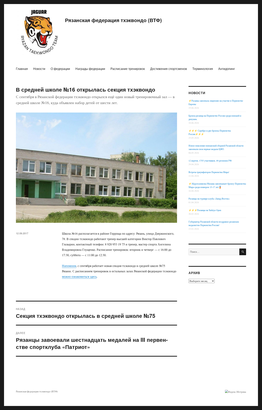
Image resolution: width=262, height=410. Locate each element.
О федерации (60, 68)
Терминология (202, 68)
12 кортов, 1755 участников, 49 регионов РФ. (210, 160)
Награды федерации (90, 68)
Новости (39, 68)
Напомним (69, 266)
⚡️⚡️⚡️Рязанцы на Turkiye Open (205, 210)
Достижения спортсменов (168, 68)
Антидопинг (226, 68)
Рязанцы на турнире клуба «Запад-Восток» (209, 198)
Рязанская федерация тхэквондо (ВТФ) (113, 20)
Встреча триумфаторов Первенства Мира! (209, 172)
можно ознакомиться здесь (79, 276)
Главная (22, 68)
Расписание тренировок (127, 68)
